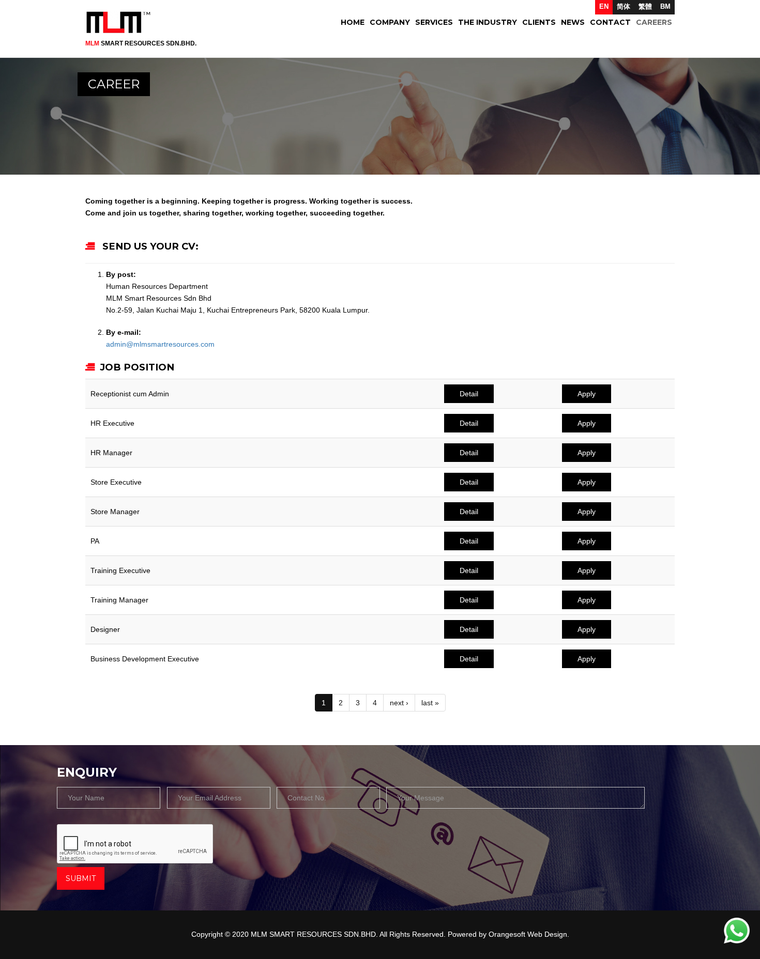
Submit (81, 878)
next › (399, 703)
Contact (610, 22)
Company (390, 22)
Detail (469, 394)
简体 (623, 6)
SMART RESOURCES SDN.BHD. (140, 43)
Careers (654, 22)
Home (352, 22)
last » (430, 703)
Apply (586, 394)
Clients (539, 22)
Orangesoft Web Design (528, 934)
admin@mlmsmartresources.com (160, 344)
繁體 (645, 6)
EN (604, 6)
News (573, 22)
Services (434, 22)
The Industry (487, 22)
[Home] (122, 22)
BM (665, 6)
